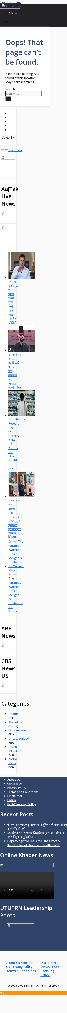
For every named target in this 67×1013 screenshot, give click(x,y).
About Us (13, 779)
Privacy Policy (16, 788)
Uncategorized (18, 738)
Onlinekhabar (18, 730)
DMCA (11, 800)
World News (12, 761)
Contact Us (14, 784)
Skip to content (10, 2)
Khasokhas (16, 722)
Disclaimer (14, 796)
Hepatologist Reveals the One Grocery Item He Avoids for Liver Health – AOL (33, 843)
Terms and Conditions (22, 792)
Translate (15, 150)
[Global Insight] (13, 6)
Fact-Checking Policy (21, 804)
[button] (5, 23)
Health (13, 714)
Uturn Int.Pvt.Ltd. (15, 749)
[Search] (8, 98)
